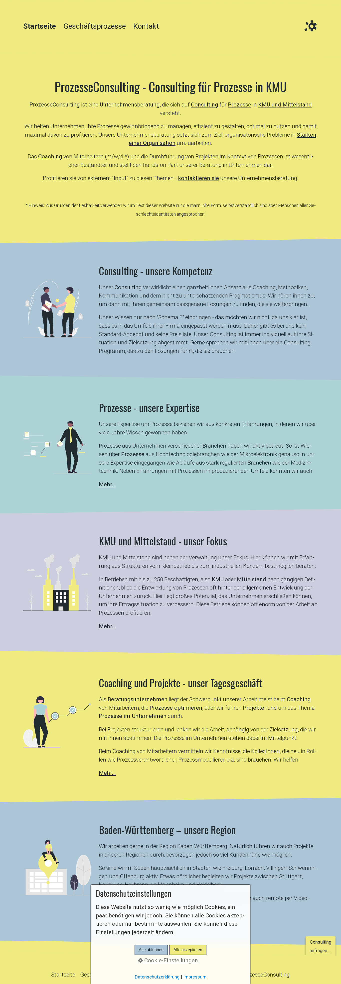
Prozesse (239, 104)
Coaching (50, 156)
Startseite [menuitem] (39, 26)
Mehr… (107, 484)
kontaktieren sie (198, 178)
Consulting (204, 104)
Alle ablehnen (151, 950)
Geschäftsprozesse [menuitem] (94, 26)
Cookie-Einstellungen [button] (170, 960)
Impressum (194, 977)
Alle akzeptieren (187, 950)
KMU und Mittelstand (285, 104)
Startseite (63, 974)
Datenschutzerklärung (157, 977)
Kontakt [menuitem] (146, 26)
